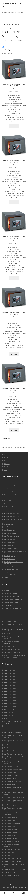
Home (5, 12)
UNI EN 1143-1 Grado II (10, 676)
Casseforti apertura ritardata (12, 781)
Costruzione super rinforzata (12, 858)
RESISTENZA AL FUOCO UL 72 (12, 726)
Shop (5, 470)
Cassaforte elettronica (10, 748)
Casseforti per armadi (10, 826)
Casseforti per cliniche (10, 833)
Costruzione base (9, 852)
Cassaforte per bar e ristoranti (13, 754)
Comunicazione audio (10, 495)
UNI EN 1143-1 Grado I (10, 673)
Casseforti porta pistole (11, 527)
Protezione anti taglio (10, 872)
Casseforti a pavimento (10, 548)
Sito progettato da (7, 887)
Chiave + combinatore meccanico (13, 602)
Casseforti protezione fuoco (12, 649)
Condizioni (7, 461)
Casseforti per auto (9, 559)
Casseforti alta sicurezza (11, 775)
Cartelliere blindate (9, 530)
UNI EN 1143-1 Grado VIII (11, 694)
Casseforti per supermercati (12, 842)
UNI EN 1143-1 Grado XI (11, 703)
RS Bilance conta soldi (10, 507)
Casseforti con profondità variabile (14, 797)
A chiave (6, 590)
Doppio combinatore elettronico (13, 608)
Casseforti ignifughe (9, 556)
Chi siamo (7, 464)
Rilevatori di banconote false (12, 504)
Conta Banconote (9, 498)
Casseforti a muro (9, 545)
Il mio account (4, 893)
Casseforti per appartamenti (12, 652)
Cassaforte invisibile (9, 751)
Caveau (6, 577)
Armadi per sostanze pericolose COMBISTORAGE (13, 520)
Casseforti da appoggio (10, 646)
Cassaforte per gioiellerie (11, 766)
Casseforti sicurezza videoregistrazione (9, 573)
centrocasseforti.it (20, 887)
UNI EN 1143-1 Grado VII (11, 691)
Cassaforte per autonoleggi (12, 536)
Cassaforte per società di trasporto (14, 769)
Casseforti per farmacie (11, 835)
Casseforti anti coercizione (11, 875)
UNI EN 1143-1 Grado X (10, 700)
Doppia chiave (8, 605)
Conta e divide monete (10, 501)
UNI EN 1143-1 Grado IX (11, 697)
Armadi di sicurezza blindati (12, 513)
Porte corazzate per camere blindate (14, 861)
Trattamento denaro (10, 483)
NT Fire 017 (7, 718)
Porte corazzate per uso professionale (15, 869)
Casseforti (7, 489)
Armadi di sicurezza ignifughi (12, 516)
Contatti (6, 458)
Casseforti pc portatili (10, 820)
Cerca (14, 893)
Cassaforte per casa (9, 539)
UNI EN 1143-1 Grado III (10, 679)
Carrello (6, 467)
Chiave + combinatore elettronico (13, 599)
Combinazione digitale (10, 593)
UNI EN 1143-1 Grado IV (11, 682)
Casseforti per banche (10, 829)
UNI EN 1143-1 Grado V (10, 685)
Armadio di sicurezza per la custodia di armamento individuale (14, 656)
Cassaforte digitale (9, 745)
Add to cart (14, 126)
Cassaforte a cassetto (10, 533)
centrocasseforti (9, 5)
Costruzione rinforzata (10, 855)
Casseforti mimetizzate (10, 817)
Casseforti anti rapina (10, 779)
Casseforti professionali (11, 570)
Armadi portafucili (9, 524)
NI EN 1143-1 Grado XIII (10, 709)
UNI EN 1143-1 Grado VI (11, 688)
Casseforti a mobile (13, 12)
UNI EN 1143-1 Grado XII (11, 706)
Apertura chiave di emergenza (12, 732)
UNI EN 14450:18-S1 (9, 712)
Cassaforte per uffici (10, 621)
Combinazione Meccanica (11, 596)
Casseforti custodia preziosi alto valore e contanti (13, 801)
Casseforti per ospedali (10, 839)
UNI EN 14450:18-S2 (9, 715)
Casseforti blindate (9, 634)
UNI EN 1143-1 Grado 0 (10, 670)
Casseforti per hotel (9, 567)
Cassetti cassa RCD (9, 492)
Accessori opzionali (9, 486)
